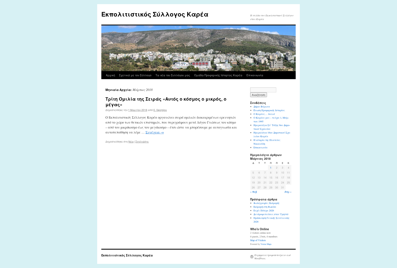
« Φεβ (253, 191)
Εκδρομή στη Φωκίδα (265, 206)
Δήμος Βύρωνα (262, 106)
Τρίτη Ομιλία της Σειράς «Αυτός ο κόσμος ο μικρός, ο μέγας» (165, 101)
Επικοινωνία (254, 75)
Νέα (131, 141)
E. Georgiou (160, 110)
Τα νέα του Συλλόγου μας (172, 75)
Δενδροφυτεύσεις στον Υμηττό (271, 214)
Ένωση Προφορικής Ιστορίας (269, 110)
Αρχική (110, 75)
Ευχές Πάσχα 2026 (264, 210)
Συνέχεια (155, 132)
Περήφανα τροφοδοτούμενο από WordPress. (272, 256)
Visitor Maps (266, 244)
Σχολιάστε (142, 141)
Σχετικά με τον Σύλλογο (135, 75)
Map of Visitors (258, 240)
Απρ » (288, 191)
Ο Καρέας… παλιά (264, 114)
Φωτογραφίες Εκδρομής (267, 203)
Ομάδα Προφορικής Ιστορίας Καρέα (218, 75)
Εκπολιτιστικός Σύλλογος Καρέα (154, 14)
